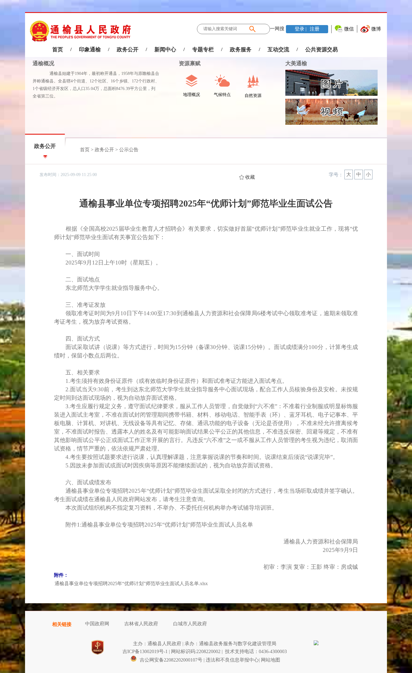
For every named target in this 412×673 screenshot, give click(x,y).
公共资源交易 (321, 49)
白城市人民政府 (190, 623)
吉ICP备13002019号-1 (145, 651)
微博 (376, 28)
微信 (349, 28)
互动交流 (278, 49)
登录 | (301, 28)
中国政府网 (97, 623)
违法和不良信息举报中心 (232, 659)
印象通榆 (90, 49)
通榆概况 (43, 63)
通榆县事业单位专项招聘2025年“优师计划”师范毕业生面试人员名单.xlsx (131, 583)
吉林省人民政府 (141, 623)
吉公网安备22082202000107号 (170, 659)
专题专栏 (203, 49)
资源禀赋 (186, 63)
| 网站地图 (269, 659)
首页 (57, 49)
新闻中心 (165, 49)
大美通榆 (296, 63)
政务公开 (127, 49)
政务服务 (241, 49)
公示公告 (128, 149)
